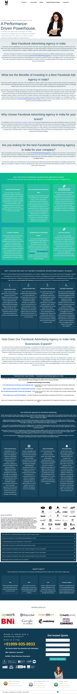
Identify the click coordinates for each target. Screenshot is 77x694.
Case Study (33, 2)
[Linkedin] (58, 692)
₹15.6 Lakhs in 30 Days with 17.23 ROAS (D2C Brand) (19, 389)
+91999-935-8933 (19, 644)
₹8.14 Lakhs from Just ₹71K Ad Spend (14, 395)
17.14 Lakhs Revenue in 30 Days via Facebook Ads (17, 385)
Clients (41, 2)
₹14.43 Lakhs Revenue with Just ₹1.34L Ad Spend (16, 391)
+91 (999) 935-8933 (39, 687)
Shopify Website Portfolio (53, 2)
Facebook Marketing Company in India (20, 122)
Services (24, 2)
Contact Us (66, 2)
